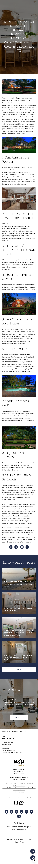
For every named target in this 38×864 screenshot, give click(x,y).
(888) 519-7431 (19, 773)
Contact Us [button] (19, 717)
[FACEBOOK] (6, 812)
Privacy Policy (27, 839)
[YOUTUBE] (31, 812)
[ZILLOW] (19, 816)
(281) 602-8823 (6, 744)
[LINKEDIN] (16, 812)
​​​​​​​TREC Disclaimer (19, 792)
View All (19, 669)
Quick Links (19, 842)
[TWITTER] (26, 812)
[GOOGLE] (21, 812)
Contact (10, 539)
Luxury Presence (19, 829)
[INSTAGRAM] (11, 812)
